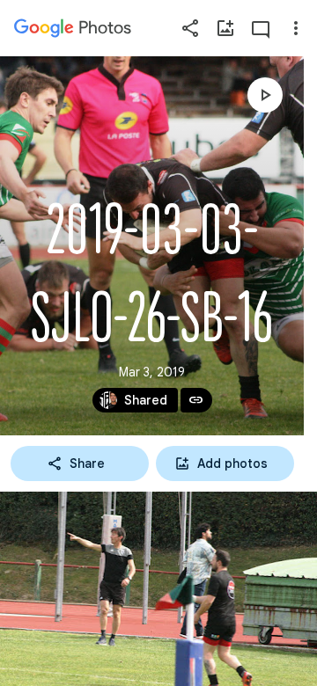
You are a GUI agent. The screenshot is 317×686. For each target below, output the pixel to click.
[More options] (295, 28)
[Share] (190, 28)
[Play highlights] (265, 95)
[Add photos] (225, 28)
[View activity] (260, 28)
